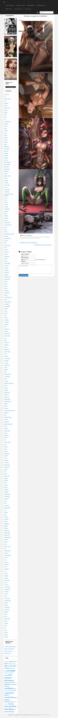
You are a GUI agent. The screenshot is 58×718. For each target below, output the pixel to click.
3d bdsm (7, 661)
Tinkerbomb (7, 589)
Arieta (5, 135)
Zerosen (6, 632)
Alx (5, 119)
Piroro (5, 449)
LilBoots (6, 369)
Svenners (6, 553)
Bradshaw (6, 171)
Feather (6, 249)
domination (7, 682)
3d (4, 661)
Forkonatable (7, 263)
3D (5, 96)
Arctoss (6, 130)
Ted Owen (6, 564)
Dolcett (5, 220)
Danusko (6, 206)
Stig (5, 548)
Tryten (5, 596)
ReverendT (6, 476)
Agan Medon (7, 108)
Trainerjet (6, 591)
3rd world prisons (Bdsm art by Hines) (42, 245)
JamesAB (6, 320)
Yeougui (6, 623)
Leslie (5, 367)
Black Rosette (7, 162)
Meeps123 (6, 397)
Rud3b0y (6, 492)
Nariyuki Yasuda (8, 417)
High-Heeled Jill (7, 297)
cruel (10, 674)
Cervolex (6, 182)
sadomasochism (9, 702)
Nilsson (6, 419)
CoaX (5, 187)
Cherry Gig (6, 185)
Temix (5, 566)
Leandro (6, 356)
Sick (5, 510)
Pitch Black (6, 453)
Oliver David (7, 431)
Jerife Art (6, 322)
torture (6, 712)
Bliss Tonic (6, 167)
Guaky (5, 288)
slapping (11, 704)
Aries (5, 133)
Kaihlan (6, 331)
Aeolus (5, 105)
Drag (5, 229)
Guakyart (6, 290)
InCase (5, 313)
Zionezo (6, 634)
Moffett (5, 403)
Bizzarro (6, 160)
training (11, 711)
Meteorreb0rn (7, 399)
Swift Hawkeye (7, 555)
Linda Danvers (7, 374)
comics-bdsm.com (18, 9)
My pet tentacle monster (9, 410)
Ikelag (5, 311)
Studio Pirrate (7, 551)
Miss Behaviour (7, 401)
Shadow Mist (7, 508)
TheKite (6, 578)
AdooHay (6, 103)
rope (15, 697)
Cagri (5, 173)
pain (12, 692)
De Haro (6, 211)
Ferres (5, 254)
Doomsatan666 (7, 225)
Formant (6, 265)
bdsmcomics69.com (10, 5)
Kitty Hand (6, 342)
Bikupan (6, 155)
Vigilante (6, 612)
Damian (6, 204)
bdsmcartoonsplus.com (9, 648)
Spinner (6, 541)
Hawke (5, 295)
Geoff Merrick (7, 277)
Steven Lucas (7, 546)
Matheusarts (7, 392)
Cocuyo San (7, 189)
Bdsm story (6, 148)
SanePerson (7, 496)
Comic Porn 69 (28, 9)
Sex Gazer (6, 505)
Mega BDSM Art (30, 5)
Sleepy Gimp (7, 532)
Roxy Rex (6, 489)
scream (15, 701)
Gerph (5, 281)
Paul (5, 444)
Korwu (5, 347)
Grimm (5, 286)
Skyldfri (6, 526)
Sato (5, 501)
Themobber (7, 580)
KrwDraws (6, 349)
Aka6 (5, 115)
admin (31, 235)
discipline (8, 677)
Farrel (5, 247)
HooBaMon (6, 304)
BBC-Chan (6, 146)
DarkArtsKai (7, 209)
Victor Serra (7, 609)
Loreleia (6, 381)
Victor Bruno (7, 607)
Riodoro (6, 478)
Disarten (6, 218)
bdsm (15, 661)
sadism (7, 699)
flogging (5, 686)
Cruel (5, 200)
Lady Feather (7, 351)
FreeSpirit (6, 270)
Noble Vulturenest (8, 424)
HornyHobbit (7, 306)
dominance (9, 680)
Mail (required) (25, 257)
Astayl (5, 139)
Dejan (5, 213)
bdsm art (7, 663)
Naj (5, 415)
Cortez (5, 197)
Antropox (6, 124)
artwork (11, 661)
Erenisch (6, 236)
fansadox (12, 682)
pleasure (6, 695)
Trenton (6, 594)
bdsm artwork (13, 663)
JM (5, 326)
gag (8, 686)
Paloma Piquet (7, 442)
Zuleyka (6, 637)
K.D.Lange (6, 329)
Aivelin (5, 112)
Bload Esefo (7, 169)
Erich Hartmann (7, 238)
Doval (5, 227)
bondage (11, 670)
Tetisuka (6, 575)
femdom (11, 684)
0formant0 (6, 94)
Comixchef (6, 191)
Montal (5, 406)
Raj (5, 471)
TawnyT (6, 562)
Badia (5, 144)
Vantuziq (6, 605)
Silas (5, 514)
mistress (14, 690)
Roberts (6, 480)
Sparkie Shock (7, 537)
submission (9, 708)
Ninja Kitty (6, 422)
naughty (7, 693)
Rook (5, 483)
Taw (5, 560)
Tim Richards (7, 587)
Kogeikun (6, 345)
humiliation (9, 688)
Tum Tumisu (7, 598)
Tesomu (6, 573)
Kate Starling (7, 336)
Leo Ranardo (7, 358)
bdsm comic (8, 666)
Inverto (5, 317)
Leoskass (6, 360)
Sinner (5, 521)
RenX (5, 474)
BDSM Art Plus (9, 9)
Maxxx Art (6, 394)
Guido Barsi (7, 292)
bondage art (6, 672)
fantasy (6, 684)
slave (6, 706)
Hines (5, 299)
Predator (6, 460)
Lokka (5, 379)
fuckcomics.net (7, 653)
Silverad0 (6, 519)
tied (15, 709)
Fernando (6, 252)
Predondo (6, 462)
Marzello (6, 390)
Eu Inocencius (7, 245)
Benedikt (6, 153)
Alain (5, 117)
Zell (5, 628)
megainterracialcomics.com (10, 646)
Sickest (5, 512)
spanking (12, 706)
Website (23, 261)
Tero (5, 571)
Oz (5, 440)
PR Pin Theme (46, 715)
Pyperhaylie (7, 467)
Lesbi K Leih (7, 365)
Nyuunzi (6, 428)
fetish (15, 684)
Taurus (5, 557)
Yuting (5, 625)
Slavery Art (6, 530)
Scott (5, 503)
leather (5, 690)
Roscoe (6, 485)
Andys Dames (7, 121)
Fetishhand (6, 256)
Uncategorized (7, 600)
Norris (5, 426)
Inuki (5, 315)
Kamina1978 (7, 333)
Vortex (5, 616)
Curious (6, 202)
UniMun (6, 603)
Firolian (6, 259)
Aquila (5, 126)
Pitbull (5, 451)
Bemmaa (6, 151)
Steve (5, 544)
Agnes (5, 110)
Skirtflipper (6, 523)
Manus (5, 385)
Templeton (6, 569)
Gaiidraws (6, 272)
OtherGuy (6, 435)
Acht (5, 101)
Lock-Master (7, 376)
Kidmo (5, 340)
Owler (5, 437)
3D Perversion (7, 99)
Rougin (5, 487)
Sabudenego (7, 494)
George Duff (7, 279)
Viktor (5, 614)
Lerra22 (6, 363)
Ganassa (6, 274)
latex (15, 688)
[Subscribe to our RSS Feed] (38, 13)
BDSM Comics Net (21, 5)
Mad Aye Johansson (8, 383)
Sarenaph (6, 498)
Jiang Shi (6, 324)
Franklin (6, 268)
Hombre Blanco (7, 302)
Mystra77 (6, 412)
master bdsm (9, 690)
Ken (5, 338)
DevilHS (6, 216)
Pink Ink (6, 446)
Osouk (5, 433)
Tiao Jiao (6, 585)
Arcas (5, 128)
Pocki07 (6, 455)
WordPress (39, 715)
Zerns (5, 630)
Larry (5, 354)
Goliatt (5, 283)
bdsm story (11, 668)
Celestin (6, 180)
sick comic (6, 704)
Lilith (5, 372)
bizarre (5, 671)
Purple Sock (7, 465)
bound (5, 675)
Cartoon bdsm (7, 176)
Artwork (6, 137)
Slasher (6, 528)
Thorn (5, 582)
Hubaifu (6, 308)
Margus (6, 388)
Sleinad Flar (7, 535)
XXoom (6, 621)
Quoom (6, 469)
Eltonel (5, 231)
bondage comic (11, 672)
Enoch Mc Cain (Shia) (9, 234)
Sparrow (6, 539)
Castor (5, 178)
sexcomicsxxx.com (8, 651)
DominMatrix (7, 222)
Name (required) (25, 254)
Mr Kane (6, 408)
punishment (9, 697)
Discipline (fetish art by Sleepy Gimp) (28, 242)
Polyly (5, 458)
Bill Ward (6, 158)
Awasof (6, 142)
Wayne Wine (7, 618)
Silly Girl (6, 517)
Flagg (5, 261)
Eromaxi (6, 240)
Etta (5, 243)
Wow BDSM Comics (40, 5)
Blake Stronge (7, 164)
